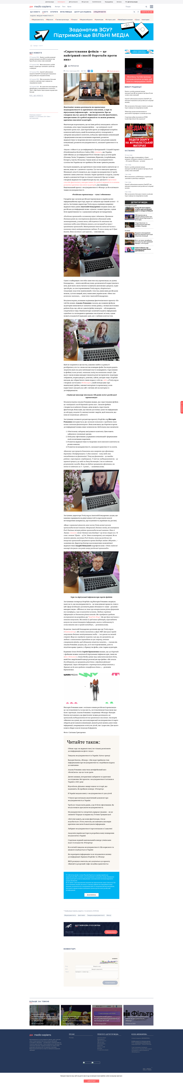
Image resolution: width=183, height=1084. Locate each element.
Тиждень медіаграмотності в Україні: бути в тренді (89, 755)
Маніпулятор (69, 632)
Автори (57, 7)
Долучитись (91, 895)
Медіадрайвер (109, 2)
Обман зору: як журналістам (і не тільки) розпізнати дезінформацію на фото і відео (89, 749)
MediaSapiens (61, 2)
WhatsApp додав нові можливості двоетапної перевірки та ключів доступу (138, 112)
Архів (69, 7)
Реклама (71, 1037)
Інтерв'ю (54, 12)
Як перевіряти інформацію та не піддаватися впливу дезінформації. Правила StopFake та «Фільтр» (89, 855)
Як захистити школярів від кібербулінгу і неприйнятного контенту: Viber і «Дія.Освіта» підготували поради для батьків (43, 89)
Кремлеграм (99, 19)
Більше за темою (39, 1001)
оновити (114, 958)
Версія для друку (114, 71)
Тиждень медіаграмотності (95, 915)
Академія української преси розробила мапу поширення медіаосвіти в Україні (91, 834)
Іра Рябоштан (73, 66)
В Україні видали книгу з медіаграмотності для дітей (90, 793)
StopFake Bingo (94, 617)
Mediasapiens (101, 1039)
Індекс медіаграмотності (42, 16)
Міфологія (50, 19)
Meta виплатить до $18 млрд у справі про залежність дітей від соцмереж (42, 66)
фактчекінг (81, 915)
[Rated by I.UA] (87, 1063)
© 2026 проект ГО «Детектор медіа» (141, 1041)
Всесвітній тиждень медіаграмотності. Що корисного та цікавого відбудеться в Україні (91, 848)
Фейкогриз (86, 382)
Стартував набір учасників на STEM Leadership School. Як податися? (136, 118)
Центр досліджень (82, 12)
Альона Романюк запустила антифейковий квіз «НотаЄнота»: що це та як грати (87, 770)
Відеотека (100, 1045)
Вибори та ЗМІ (101, 1047)
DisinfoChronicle (96, 2)
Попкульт (75, 19)
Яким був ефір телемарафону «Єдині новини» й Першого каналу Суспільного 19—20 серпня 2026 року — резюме (139, 159)
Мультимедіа (66, 12)
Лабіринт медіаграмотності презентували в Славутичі (90, 828)
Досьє (138, 19)
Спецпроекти (100, 12)
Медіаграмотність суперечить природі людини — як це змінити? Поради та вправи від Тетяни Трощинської (90, 813)
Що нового (35, 12)
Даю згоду (92, 1081)
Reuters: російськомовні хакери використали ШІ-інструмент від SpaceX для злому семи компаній (42, 59)
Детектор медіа (49, 2)
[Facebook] (89, 71)
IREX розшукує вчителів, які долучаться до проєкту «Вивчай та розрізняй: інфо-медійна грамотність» (89, 862)
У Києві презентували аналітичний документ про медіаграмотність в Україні (88, 799)
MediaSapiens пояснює (125, 19)
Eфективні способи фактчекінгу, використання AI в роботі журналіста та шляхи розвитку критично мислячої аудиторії (91, 182)
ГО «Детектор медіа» (131, 2)
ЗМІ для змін (85, 2)
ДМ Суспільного (73, 2)
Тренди (35, 45)
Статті (45, 12)
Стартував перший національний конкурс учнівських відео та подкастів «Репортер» (89, 841)
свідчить (98, 152)
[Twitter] (92, 71)
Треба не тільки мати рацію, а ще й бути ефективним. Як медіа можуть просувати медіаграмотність (91, 806)
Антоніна (119, 2)
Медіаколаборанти (86, 19)
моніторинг (145, 19)
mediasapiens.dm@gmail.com (143, 1042)
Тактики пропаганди (62, 19)
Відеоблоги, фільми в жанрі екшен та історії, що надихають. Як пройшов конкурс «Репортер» (87, 787)
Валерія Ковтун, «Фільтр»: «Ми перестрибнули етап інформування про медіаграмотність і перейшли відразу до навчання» (91, 762)
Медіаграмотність (38, 19)
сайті (105, 380)
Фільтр (109, 915)
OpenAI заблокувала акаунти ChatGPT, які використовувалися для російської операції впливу (43, 73)
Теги (63, 7)
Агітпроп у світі (111, 19)
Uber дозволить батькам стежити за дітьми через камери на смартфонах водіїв (43, 81)
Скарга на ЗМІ (147, 12)
